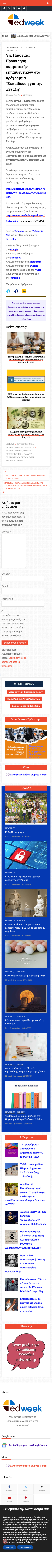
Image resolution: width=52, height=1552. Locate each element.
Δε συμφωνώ (25, 1547)
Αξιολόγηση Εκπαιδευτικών (26, 691)
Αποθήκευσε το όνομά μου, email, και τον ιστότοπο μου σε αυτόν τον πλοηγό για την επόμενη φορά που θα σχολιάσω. (13, 625)
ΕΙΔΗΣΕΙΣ (21, 972)
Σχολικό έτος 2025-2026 (26, 705)
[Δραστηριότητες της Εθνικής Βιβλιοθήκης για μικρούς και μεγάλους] (26, 1046)
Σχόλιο (6, 531)
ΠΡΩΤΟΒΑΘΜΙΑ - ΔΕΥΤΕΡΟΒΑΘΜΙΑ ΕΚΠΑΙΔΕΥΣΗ (20, 48)
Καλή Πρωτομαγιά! (14, 832)
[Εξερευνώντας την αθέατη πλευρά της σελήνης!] (26, 998)
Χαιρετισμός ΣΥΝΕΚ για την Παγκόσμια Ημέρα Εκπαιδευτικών (25, 476)
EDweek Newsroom (13, 980)
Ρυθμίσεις (30, 1542)
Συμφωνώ (9, 1547)
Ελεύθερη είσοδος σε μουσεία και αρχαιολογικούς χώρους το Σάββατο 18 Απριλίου (25, 928)
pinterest (26, 1501)
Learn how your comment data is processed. (14, 661)
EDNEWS (10, 444)
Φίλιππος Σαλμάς (13, 95)
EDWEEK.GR (10, 828)
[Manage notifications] (5, 1541)
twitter (25, 1491)
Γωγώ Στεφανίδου (12, 836)
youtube (9, 1501)
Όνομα (6, 573)
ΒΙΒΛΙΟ (20, 1064)
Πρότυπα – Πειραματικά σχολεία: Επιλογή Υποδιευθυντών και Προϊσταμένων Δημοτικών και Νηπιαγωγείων (25, 486)
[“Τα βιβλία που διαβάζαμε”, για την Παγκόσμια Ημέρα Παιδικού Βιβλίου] (26, 1094)
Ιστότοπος (7, 598)
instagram (42, 1491)
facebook (9, 1491)
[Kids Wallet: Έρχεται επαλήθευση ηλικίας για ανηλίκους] (26, 854)
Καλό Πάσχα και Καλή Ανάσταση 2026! (25, 975)
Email (6, 586)
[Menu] (4, 3)
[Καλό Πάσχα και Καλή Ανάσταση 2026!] (26, 954)
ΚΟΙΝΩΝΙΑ (21, 920)
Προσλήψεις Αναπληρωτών (23, 698)
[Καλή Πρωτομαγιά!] (26, 808)
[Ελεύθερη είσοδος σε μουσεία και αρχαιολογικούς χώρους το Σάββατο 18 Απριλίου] (26, 902)
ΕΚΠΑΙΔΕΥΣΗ (27, 447)
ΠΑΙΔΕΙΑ (28, 454)
